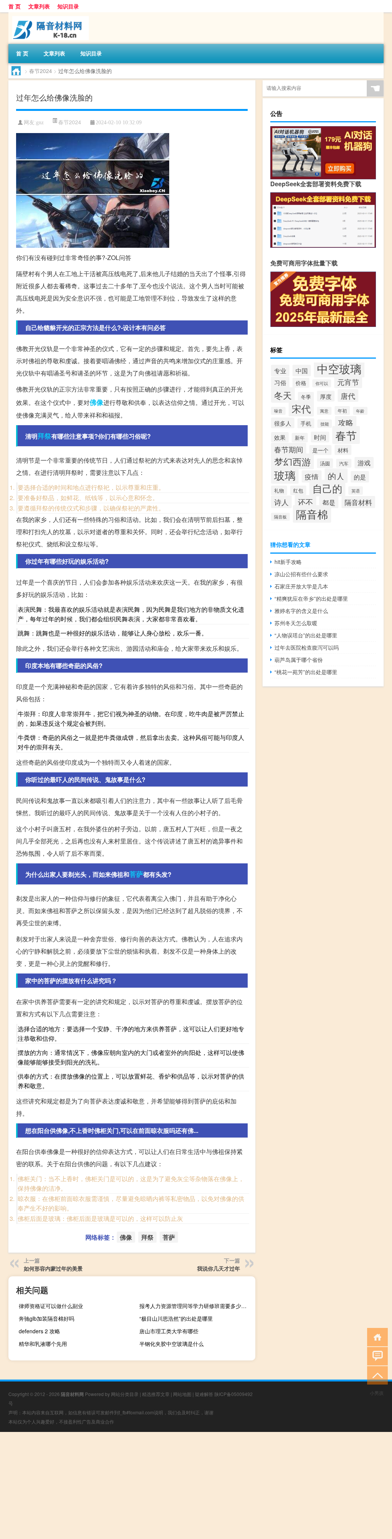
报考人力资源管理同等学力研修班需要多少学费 (195, 1306)
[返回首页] (375, 1336)
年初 (342, 410)
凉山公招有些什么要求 (301, 574)
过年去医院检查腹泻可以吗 (306, 647)
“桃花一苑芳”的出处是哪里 (305, 672)
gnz (40, 122)
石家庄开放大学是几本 (301, 586)
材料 (343, 450)
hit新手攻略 (288, 562)
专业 (280, 370)
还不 (305, 501)
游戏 (364, 462)
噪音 (278, 411)
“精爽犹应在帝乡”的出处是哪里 (311, 598)
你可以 (321, 383)
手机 (306, 423)
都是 (328, 502)
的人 (336, 476)
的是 (360, 476)
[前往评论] (375, 1355)
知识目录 (68, 6)
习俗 (280, 382)
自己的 (327, 488)
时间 (320, 437)
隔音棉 (312, 514)
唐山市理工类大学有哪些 (168, 1331)
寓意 (324, 411)
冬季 (306, 396)
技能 (324, 424)
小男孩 (377, 1392)
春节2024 (40, 71)
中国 (302, 370)
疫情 (311, 476)
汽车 (343, 463)
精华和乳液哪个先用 (43, 1343)
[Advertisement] (196, 1485)
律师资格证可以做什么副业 (51, 1306)
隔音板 (280, 517)
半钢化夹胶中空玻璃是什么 (171, 1343)
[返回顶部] (375, 1374)
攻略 (345, 422)
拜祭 (44, 436)
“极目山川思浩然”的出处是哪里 (176, 1318)
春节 (346, 435)
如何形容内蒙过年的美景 (53, 1268)
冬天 (283, 394)
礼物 (279, 490)
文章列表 (39, 6)
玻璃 (285, 475)
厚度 (326, 396)
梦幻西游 (292, 461)
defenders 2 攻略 (39, 1331)
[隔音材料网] (48, 15)
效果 (280, 437)
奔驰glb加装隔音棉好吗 (46, 1318)
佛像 (96, 402)
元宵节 (348, 382)
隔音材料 (358, 502)
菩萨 (136, 874)
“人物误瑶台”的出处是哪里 (305, 635)
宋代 (301, 408)
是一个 (320, 450)
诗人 (281, 502)
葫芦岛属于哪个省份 (298, 659)
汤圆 (325, 463)
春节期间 (288, 449)
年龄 (360, 411)
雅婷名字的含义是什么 (301, 610)
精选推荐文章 (156, 1394)
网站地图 (182, 1394)
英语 (355, 491)
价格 (301, 383)
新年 (300, 437)
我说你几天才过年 (218, 1268)
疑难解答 (204, 1394)
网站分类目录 (125, 1394)
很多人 (282, 423)
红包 (298, 490)
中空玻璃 (339, 368)
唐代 (348, 395)
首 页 (14, 6)
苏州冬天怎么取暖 (295, 623)
